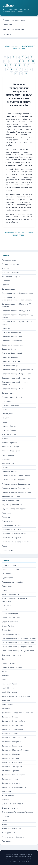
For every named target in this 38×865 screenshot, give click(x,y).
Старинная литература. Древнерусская (18, 642)
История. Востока (9, 426)
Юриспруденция (8, 833)
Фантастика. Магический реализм (15, 750)
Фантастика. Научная (10, 758)
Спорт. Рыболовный (10, 622)
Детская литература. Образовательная (17, 370)
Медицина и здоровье (11, 496)
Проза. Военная (8, 550)
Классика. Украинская (11, 451)
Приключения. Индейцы (11, 529)
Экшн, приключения (10, 808)
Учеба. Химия (7, 705)
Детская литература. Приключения (16, 378)
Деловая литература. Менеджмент (16, 311)
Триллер (5, 676)
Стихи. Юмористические (12, 667)
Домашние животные (10, 405)
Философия (6, 791)
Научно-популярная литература (14, 509)
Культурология (8, 463)
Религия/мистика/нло (10, 594)
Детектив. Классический (12, 341)
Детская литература (10, 366)
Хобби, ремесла (8, 795)
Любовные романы (9, 472)
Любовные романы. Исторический (16, 476)
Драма (4, 409)
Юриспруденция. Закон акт (13, 837)
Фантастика (6, 709)
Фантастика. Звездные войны (14, 738)
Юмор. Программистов (11, 829)
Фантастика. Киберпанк (11, 742)
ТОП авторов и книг (11, 46)
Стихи (4, 659)
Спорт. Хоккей (7, 630)
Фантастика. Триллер (10, 771)
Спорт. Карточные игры (11, 618)
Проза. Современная (10, 570)
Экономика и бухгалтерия (12, 804)
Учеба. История (8, 688)
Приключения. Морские (11, 538)
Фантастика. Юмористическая (14, 787)
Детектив (6, 328)
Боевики (5, 285)
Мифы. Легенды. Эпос (10, 500)
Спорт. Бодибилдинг (10, 614)
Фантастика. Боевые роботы (13, 721)
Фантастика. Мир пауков (12, 754)
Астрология (6, 268)
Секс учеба (6, 605)
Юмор (4, 824)
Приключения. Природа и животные (16, 542)
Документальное (8, 393)
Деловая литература (10, 289)
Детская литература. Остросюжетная (17, 374)
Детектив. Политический (12, 353)
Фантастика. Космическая (12, 746)
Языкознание (7, 841)
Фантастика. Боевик (10, 717)
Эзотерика (6, 800)
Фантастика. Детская (10, 733)
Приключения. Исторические (14, 534)
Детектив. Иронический (11, 332)
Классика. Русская (9, 443)
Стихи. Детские (8, 663)
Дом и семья (7, 401)
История (5, 422)
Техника (5, 671)
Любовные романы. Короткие (14, 480)
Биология (6, 281)
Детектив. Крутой (9, 349)
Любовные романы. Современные (15, 488)
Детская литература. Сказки (13, 389)
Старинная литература (11, 634)
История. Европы (9, 430)
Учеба (4, 680)
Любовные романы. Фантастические (16, 492)
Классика (5, 438)
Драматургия (7, 414)
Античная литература (10, 264)
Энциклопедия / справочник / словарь (17, 812)
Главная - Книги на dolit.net (14, 20)
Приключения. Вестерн (11, 525)
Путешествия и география (12, 582)
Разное (4, 590)
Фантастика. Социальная (12, 762)
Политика (6, 517)
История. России (9, 434)
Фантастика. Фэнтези (10, 779)
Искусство (6, 418)
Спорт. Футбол (8, 626)
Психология (7, 574)
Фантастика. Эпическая (11, 783)
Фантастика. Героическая (12, 725)
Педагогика (6, 513)
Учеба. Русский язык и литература (16, 696)
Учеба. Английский (9, 684)
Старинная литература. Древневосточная (19, 638)
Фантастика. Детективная (12, 729)
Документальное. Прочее (12, 397)
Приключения (7, 521)
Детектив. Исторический (12, 337)
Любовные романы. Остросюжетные (16, 484)
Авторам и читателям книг (13, 29)
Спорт (4, 609)
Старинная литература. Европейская (17, 647)
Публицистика (8, 578)
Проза (4, 546)
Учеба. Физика (7, 700)
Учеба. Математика (9, 692)
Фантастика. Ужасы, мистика (14, 775)
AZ (26, 73)
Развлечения (7, 586)
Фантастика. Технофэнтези (13, 767)
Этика (4, 820)
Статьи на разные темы (11, 655)
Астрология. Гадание (10, 272)
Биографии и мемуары (11, 276)
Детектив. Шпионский (11, 361)
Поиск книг (7, 25)
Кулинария (6, 459)
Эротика (5, 816)
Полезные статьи (9, 260)
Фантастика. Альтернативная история (17, 713)
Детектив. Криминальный (12, 345)
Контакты (7, 34)
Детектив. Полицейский (11, 357)
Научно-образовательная (12, 505)
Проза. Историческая (10, 565)
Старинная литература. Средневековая (18, 651)
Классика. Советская (10, 447)
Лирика (5, 467)
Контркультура (8, 455)
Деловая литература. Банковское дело (17, 293)
